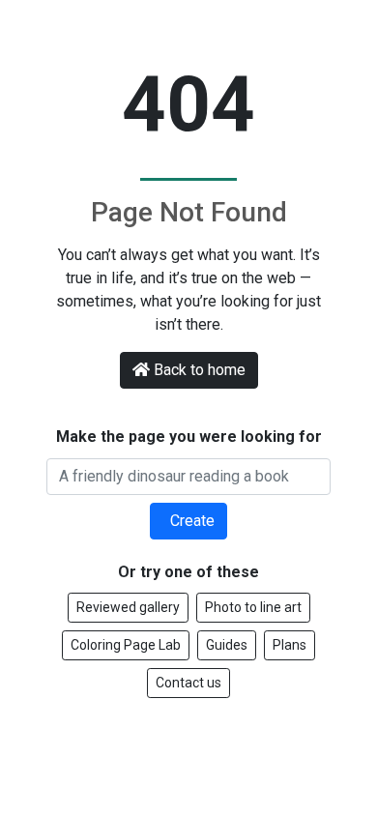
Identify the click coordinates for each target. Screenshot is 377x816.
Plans (289, 645)
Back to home (200, 370)
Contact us (188, 682)
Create (190, 520)
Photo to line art (253, 607)
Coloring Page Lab (126, 645)
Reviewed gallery (128, 607)
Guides (226, 645)
